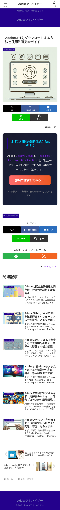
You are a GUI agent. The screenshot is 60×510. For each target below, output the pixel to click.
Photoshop (44, 155)
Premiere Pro (28, 160)
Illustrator (13, 160)
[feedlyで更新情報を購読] (16, 256)
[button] (39, 117)
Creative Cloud (24, 155)
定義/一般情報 (12, 215)
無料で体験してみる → (30, 180)
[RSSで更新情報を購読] (43, 256)
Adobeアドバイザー (30, 4)
